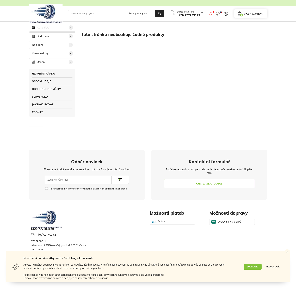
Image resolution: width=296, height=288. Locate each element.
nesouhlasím (273, 267)
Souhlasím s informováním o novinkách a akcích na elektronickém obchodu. (89, 188)
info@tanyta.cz (46, 234)
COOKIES (37, 112)
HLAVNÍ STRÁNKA (43, 73)
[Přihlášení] (226, 13)
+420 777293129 (188, 15)
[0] (210, 13)
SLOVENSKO (40, 96)
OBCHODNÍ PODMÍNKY (46, 89)
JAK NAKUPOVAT (42, 104)
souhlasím (252, 267)
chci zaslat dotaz (209, 183)
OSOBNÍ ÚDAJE (41, 81)
